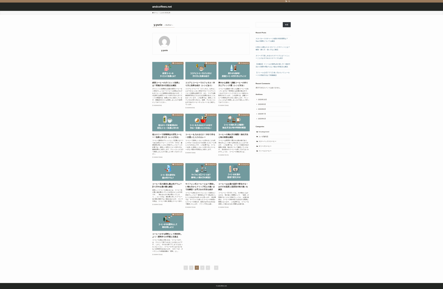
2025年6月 (262, 119)
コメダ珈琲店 (263, 136)
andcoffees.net (162, 6)
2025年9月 (262, 104)
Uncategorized (264, 132)
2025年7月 (262, 114)
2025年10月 (262, 99)
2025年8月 (262, 109)
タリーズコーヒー (265, 146)
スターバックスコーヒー (267, 141)
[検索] (289, 1)
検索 (286, 25)
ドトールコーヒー (265, 151)
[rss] (286, 1)
